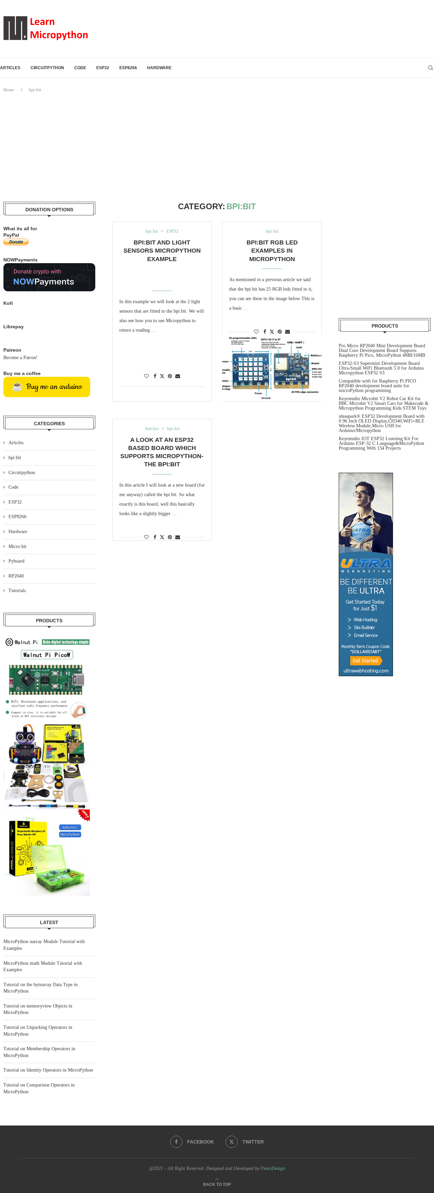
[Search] (430, 68)
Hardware (159, 67)
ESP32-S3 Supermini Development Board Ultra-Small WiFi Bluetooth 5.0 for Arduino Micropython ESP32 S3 (381, 368)
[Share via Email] (177, 376)
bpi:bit (14, 457)
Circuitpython (47, 67)
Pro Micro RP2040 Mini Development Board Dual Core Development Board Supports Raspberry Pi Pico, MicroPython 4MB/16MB (382, 350)
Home (8, 89)
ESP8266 (128, 67)
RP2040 (16, 576)
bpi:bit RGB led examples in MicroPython (272, 250)
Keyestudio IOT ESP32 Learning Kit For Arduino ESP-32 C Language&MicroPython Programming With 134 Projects (381, 443)
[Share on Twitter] (162, 376)
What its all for (20, 228)
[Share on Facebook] (155, 376)
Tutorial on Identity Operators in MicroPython (48, 1070)
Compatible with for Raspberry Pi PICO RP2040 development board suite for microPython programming (377, 385)
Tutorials (17, 590)
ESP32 (102, 67)
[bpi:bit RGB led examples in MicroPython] (272, 368)
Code (80, 67)
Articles (10, 67)
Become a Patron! (20, 357)
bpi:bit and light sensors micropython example (162, 250)
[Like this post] (146, 376)
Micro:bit (17, 546)
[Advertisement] (217, 147)
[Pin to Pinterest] (170, 376)
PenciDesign (273, 1168)
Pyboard (16, 561)
